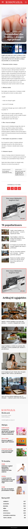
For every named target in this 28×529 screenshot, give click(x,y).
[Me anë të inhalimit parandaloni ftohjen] (21, 490)
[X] (12, 188)
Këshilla (3, 464)
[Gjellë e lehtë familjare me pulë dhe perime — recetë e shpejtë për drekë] (5, 232)
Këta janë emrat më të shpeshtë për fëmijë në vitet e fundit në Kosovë (20, 173)
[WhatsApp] (19, 188)
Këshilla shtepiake (5, 427)
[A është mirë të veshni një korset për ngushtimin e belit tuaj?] (21, 480)
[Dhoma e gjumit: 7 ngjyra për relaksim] (21, 442)
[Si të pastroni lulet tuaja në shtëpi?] (21, 452)
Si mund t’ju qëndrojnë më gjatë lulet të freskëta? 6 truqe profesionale (8, 432)
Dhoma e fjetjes (5, 438)
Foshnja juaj (17, 31)
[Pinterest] (15, 188)
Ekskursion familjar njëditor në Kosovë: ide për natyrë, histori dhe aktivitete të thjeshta (17, 260)
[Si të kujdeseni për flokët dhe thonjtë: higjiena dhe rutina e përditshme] (5, 246)
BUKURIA (4, 476)
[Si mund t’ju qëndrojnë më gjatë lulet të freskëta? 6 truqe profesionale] (21, 431)
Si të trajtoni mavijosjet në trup (7, 172)
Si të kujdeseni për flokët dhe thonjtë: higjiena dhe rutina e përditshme (18, 246)
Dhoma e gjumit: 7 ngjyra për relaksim (8, 441)
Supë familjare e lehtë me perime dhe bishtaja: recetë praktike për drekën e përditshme (17, 239)
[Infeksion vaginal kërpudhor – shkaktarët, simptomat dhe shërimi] (21, 467)
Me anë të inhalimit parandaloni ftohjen (8, 489)
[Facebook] (8, 188)
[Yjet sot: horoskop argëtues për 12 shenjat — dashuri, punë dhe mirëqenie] (5, 253)
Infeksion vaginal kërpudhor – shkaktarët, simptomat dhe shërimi (7, 469)
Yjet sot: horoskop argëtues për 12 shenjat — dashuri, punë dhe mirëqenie (17, 253)
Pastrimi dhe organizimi (7, 448)
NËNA (8, 31)
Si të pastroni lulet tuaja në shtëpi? (7, 451)
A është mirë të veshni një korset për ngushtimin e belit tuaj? (8, 480)
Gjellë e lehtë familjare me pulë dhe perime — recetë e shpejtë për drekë (17, 232)
